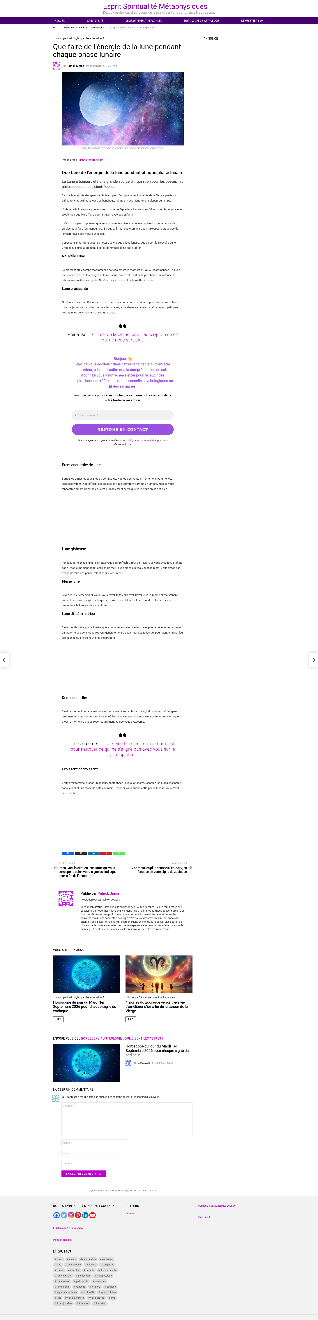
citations (91, 1264)
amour (72, 1259)
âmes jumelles (64, 1303)
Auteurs (130, 1213)
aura (59, 1264)
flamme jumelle (108, 1270)
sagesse (111, 1286)
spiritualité (88, 1292)
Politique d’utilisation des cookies (217, 1205)
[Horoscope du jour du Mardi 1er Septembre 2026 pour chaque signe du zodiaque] (86, 974)
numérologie (63, 1281)
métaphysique (104, 1275)
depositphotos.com (91, 160)
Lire (58, 1019)
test (59, 1297)
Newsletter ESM (252, 20)
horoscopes (84, 1275)
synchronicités (108, 1292)
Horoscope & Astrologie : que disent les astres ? (79, 997)
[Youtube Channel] (92, 1215)
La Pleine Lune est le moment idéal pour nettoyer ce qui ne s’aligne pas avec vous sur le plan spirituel (123, 749)
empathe (75, 1270)
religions (95, 1286)
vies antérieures (75, 1297)
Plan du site (204, 1217)
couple (60, 1270)
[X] (81, 853)
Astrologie (107, 1259)
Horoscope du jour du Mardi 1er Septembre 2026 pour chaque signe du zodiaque (84, 1006)
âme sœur (84, 1303)
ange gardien (89, 1259)
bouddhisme (74, 1264)
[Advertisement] (122, 521)
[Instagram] (71, 1215)
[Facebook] (68, 853)
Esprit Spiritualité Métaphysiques (155, 6)
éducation (101, 1303)
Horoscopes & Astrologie (201, 20)
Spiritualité (95, 20)
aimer (60, 1259)
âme (113, 1297)
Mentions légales (62, 1239)
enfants (90, 1270)
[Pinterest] (106, 853)
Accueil (60, 20)
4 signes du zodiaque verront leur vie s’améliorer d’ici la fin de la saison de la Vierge (157, 1006)
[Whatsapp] (119, 853)
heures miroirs (64, 1275)
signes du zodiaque (67, 1292)
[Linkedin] (94, 853)
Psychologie (63, 1286)
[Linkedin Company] (85, 1215)
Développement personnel (144, 20)
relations (80, 1286)
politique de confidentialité (141, 440)
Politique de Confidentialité (68, 1228)
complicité (108, 1264)
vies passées (97, 1297)
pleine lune (100, 1281)
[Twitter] (64, 1215)
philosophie (82, 1281)
